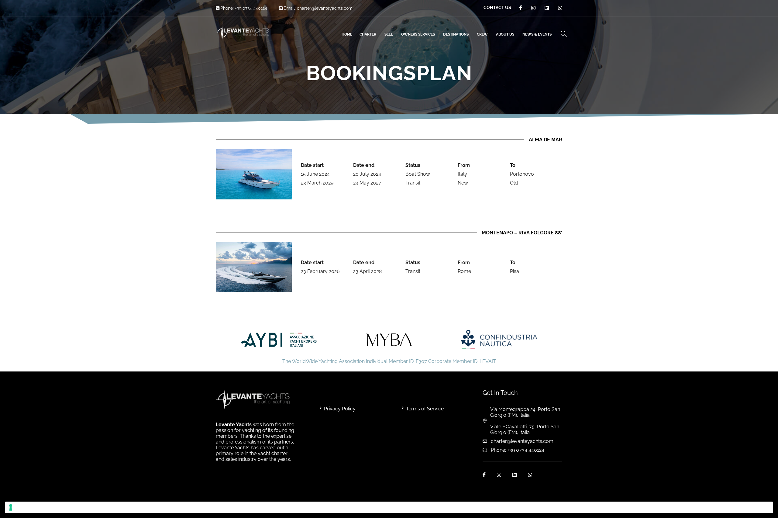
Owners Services (418, 34)
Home (347, 34)
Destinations (456, 34)
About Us (505, 34)
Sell (388, 34)
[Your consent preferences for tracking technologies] (389, 507)
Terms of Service (425, 409)
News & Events (537, 34)
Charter (368, 34)
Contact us (497, 7)
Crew (482, 34)
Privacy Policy (340, 409)
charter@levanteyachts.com (325, 8)
